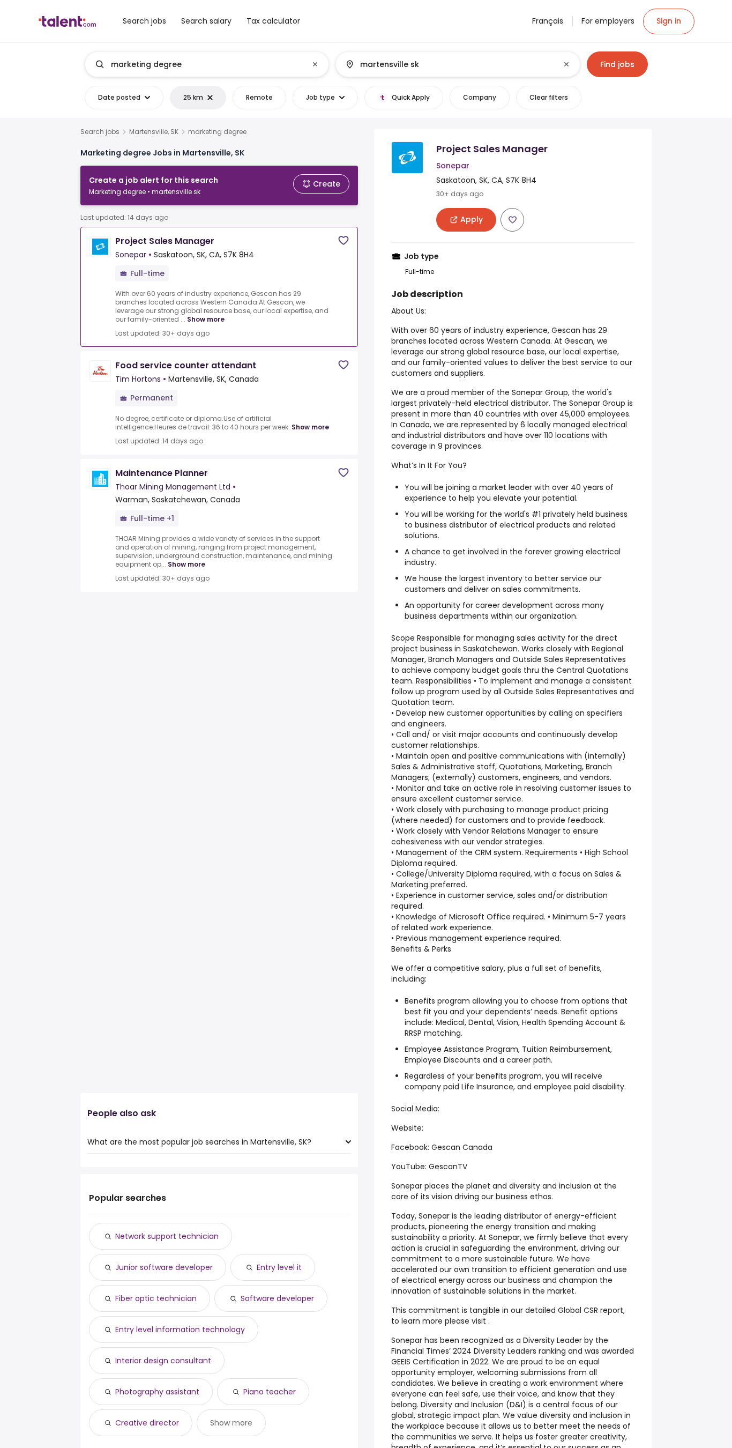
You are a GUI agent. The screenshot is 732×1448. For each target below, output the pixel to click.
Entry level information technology (180, 1329)
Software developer (277, 1298)
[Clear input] (315, 64)
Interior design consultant (163, 1360)
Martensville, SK (153, 132)
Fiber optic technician (156, 1298)
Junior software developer (164, 1267)
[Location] (449, 64)
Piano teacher (269, 1391)
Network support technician (167, 1236)
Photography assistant (157, 1391)
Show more (206, 319)
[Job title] (198, 64)
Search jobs (99, 132)
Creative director (147, 1422)
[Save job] (343, 240)
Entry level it (279, 1267)
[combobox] (206, 64)
